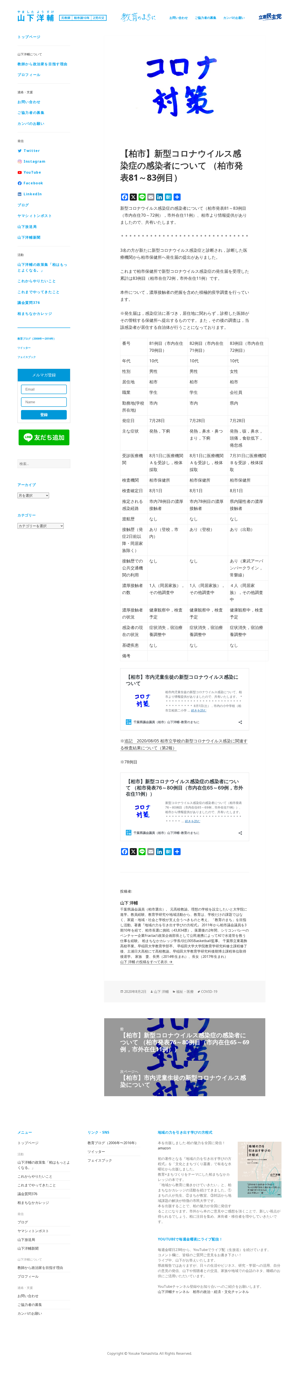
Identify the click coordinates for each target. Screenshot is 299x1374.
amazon (164, 1148)
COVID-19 (209, 991)
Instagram (35, 161)
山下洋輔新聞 (29, 237)
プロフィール (29, 74)
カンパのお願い (234, 18)
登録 (44, 415)
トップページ (29, 36)
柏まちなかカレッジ (35, 313)
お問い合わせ (178, 18)
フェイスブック (27, 357)
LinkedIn (33, 194)
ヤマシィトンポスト (35, 215)
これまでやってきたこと (39, 291)
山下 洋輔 (161, 991)
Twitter (32, 150)
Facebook (33, 183)
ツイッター (24, 348)
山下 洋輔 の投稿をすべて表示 (144, 961)
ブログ (23, 205)
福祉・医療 (185, 991)
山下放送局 (27, 226)
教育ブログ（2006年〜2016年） (37, 338)
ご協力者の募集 (205, 18)
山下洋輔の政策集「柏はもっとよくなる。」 (43, 267)
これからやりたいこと (37, 280)
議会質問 (29, 302)
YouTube (32, 172)
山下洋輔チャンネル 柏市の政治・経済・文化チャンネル (203, 1291)
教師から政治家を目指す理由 (43, 64)
